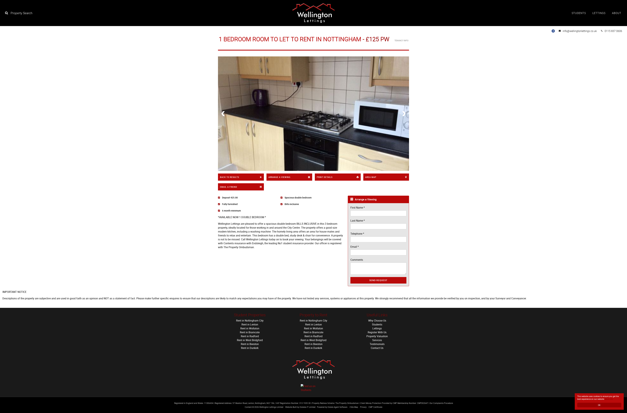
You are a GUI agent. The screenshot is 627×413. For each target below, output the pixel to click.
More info (609, 399)
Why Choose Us (377, 320)
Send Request (378, 280)
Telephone (357, 233)
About (616, 13)
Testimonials (377, 344)
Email (354, 246)
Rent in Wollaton (249, 328)
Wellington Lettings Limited (271, 407)
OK (599, 405)
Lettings (598, 13)
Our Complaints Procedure (441, 403)
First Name (357, 207)
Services (377, 340)
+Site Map (353, 407)
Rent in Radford (250, 336)
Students (579, 13)
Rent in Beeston (250, 344)
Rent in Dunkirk (249, 348)
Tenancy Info (401, 40)
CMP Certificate (375, 407)
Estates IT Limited (307, 407)
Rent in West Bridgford (250, 340)
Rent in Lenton (249, 324)
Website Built (291, 407)
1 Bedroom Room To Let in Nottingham (290, 39)
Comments (356, 260)
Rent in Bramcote (250, 332)
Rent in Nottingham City (250, 320)
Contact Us (377, 348)
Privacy (363, 407)
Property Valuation (377, 336)
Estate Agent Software (337, 407)
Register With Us (377, 332)
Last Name (357, 220)
